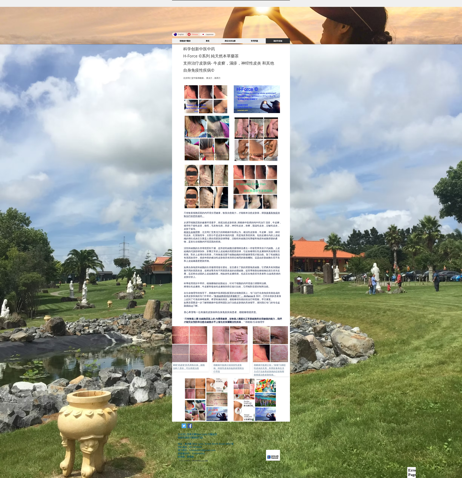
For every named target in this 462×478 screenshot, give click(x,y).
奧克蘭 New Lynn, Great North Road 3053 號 (209, 443)
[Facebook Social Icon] (189, 425)
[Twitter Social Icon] (184, 425)
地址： (181, 443)
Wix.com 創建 (203, 461)
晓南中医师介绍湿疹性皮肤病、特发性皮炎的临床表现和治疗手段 (228, 368)
